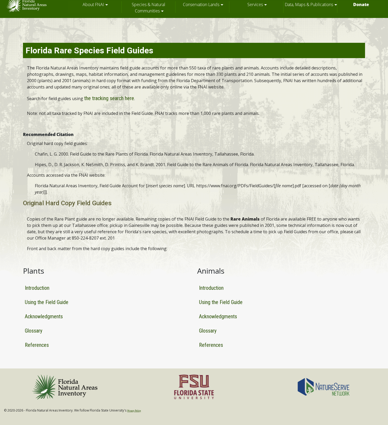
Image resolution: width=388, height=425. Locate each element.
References (37, 345)
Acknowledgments (44, 316)
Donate (361, 4)
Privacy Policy (134, 410)
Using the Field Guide (46, 302)
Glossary (33, 331)
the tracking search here (109, 98)
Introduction (37, 288)
